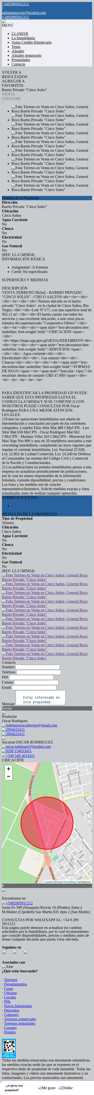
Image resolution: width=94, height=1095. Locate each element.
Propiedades (21, 60)
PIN (5, 677)
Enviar (7, 708)
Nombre (8, 667)
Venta (16, 47)
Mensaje (8, 704)
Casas (8, 988)
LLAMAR (20, 34)
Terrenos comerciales (20, 1019)
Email (6, 687)
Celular (7, 682)
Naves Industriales (18, 1006)
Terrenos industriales (19, 1023)
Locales (10, 997)
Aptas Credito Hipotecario (32, 42)
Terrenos (10, 980)
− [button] (8, 776)
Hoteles (10, 1032)
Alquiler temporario (26, 55)
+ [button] (8, 769)
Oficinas (10, 993)
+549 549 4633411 (20, 756)
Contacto (18, 64)
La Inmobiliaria (23, 38)
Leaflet (49, 882)
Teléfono (8, 672)
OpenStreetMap (67, 882)
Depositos (11, 1010)
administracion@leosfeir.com (24, 13)
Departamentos (15, 984)
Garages (10, 1028)
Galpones (11, 1015)
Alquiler (18, 51)
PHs (7, 1001)
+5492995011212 (19, 903)
